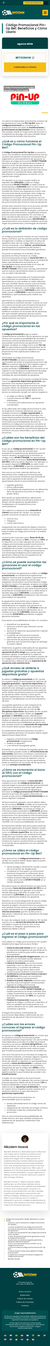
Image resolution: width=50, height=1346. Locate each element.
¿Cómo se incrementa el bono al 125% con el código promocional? (24, 1244)
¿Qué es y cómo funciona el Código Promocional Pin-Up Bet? (26, 1223)
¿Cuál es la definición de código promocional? (25, 1227)
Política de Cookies (25, 1298)
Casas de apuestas (33, 3)
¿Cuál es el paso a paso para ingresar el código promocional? (25, 1252)
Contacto (25, 1305)
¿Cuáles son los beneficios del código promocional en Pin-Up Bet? (27, 1233)
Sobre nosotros (25, 1291)
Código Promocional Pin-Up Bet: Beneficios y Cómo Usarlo (25, 1220)
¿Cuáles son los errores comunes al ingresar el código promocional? (25, 1255)
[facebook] (3, 2)
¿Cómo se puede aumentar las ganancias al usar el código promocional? (26, 1237)
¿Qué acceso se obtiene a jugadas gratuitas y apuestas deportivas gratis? (25, 1241)
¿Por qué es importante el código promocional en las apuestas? (26, 1230)
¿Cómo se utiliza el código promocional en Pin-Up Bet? (26, 1248)
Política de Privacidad (25, 1302)
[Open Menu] (46, 3)
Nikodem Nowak (14, 1259)
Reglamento (25, 1295)
